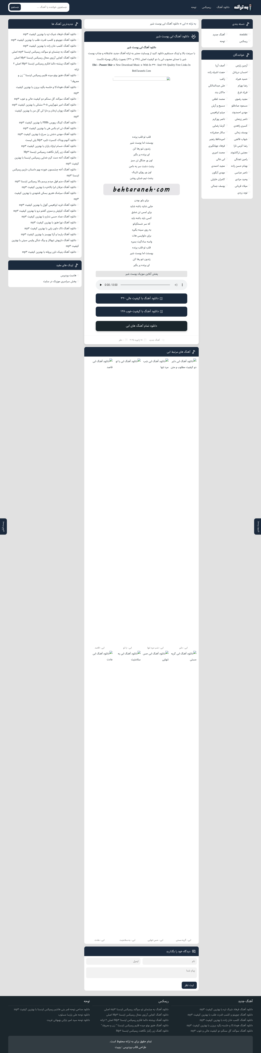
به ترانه (192, 24)
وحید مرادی (241, 179)
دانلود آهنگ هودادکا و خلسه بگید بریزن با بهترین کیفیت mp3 (220, 1025)
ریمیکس (206, 7)
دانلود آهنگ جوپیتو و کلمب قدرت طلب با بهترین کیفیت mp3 (43, 40)
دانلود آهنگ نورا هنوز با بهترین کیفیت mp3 (53, 222)
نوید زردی (242, 193)
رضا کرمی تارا (240, 146)
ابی (184, 24)
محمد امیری (218, 152)
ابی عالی (220, 159)
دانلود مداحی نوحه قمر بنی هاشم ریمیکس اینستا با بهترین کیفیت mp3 (52, 1009)
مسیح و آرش (218, 106)
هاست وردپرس (68, 275)
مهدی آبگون (218, 173)
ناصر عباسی (241, 173)
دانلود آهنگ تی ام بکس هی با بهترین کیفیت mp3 (49, 128)
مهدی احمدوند (239, 112)
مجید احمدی (218, 166)
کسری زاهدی (240, 126)
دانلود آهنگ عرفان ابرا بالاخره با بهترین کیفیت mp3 (49, 187)
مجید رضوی (241, 99)
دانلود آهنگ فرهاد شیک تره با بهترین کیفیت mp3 (49, 34)
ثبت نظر (189, 985)
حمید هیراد (241, 79)
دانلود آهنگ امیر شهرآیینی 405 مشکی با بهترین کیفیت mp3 (44, 105)
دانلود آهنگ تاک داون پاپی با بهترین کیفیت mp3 (50, 228)
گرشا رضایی (218, 126)
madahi (243, 34)
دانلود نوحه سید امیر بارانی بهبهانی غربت (68, 1020)
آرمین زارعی (241, 65)
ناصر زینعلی (241, 119)
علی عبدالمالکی (216, 86)
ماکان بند (220, 92)
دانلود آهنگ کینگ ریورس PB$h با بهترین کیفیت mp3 (47, 122)
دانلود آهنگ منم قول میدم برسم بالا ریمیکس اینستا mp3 (45, 181)
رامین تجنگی (240, 159)
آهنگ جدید (154, 340)
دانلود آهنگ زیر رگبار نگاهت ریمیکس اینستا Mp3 (50, 152)
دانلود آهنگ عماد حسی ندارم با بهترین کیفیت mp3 (49, 216)
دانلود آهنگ (223, 7)
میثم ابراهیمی (217, 112)
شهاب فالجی (240, 139)
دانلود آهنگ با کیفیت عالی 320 (140, 298)
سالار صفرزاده (217, 132)
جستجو (15, 7)
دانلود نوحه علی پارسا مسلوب (74, 1015)
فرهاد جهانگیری (216, 146)
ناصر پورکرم (219, 119)
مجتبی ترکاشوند (238, 152)
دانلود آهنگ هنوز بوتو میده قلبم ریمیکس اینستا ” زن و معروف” (135, 1025)
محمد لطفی (218, 99)
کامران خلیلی (218, 179)
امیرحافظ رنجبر (217, 139)
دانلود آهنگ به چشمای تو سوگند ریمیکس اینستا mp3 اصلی (44, 52)
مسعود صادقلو (239, 106)
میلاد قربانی (241, 186)
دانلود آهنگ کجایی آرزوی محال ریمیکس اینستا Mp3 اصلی (45, 58)
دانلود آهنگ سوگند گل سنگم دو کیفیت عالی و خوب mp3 (45, 99)
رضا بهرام (242, 86)
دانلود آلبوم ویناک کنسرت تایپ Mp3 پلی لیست (50, 140)
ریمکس (243, 41)
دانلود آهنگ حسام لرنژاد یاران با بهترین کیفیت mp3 (48, 146)
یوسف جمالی (218, 186)
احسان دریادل (240, 72)
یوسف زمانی (241, 132)
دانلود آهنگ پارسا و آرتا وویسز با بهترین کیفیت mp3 (48, 234)
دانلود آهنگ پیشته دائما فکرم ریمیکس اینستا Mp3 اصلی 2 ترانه (134, 1020)
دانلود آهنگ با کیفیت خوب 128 (140, 311)
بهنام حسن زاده (239, 166)
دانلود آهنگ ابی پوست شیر (172, 36)
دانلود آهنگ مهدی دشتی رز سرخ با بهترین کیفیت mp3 (47, 134)
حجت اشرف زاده (216, 72)
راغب (222, 79)
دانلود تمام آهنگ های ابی (141, 325)
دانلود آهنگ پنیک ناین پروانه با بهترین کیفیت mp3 (49, 252)
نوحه (193, 7)
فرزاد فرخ (242, 92)
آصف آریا (220, 65)
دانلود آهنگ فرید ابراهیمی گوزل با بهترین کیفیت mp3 (47, 205)
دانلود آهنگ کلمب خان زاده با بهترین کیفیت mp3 (49, 46)
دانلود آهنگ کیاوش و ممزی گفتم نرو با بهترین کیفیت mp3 (44, 211)
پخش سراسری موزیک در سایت (59, 281)
